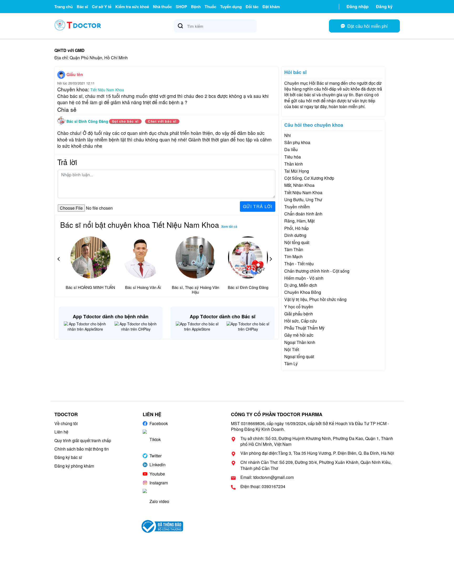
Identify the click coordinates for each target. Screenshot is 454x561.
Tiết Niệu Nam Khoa (107, 89)
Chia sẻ (66, 109)
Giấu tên (74, 74)
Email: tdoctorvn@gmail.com (267, 477)
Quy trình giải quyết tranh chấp (82, 440)
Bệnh (196, 6)
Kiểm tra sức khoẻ (132, 6)
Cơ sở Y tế (101, 6)
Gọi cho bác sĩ (125, 121)
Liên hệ (61, 432)
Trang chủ (63, 6)
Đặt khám (271, 6)
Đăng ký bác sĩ (68, 457)
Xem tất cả (229, 226)
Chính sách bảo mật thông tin (81, 449)
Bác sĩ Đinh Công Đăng (87, 121)
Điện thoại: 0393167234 (262, 486)
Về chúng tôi (66, 423)
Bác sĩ (82, 6)
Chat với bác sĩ (162, 121)
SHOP (181, 6)
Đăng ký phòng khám (74, 466)
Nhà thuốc (162, 6)
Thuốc (210, 6)
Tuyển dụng (231, 6)
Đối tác (252, 6)
